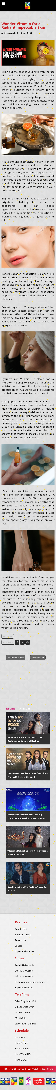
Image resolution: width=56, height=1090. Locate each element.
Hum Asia (20, 1037)
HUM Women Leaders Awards (30, 981)
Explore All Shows (24, 987)
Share (9, 642)
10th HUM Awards (24, 965)
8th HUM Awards (24, 976)
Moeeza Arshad (11, 33)
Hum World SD (22, 1048)
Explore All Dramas (24, 951)
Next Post (36, 657)
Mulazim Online (22, 1012)
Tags (9, 636)
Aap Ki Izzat (21, 928)
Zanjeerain (20, 940)
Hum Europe (21, 1042)
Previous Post (17, 657)
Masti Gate (20, 1018)
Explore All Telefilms (25, 1023)
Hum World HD (23, 1054)
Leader (18, 945)
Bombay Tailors (23, 934)
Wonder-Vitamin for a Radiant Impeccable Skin (23, 25)
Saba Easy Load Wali (25, 1001)
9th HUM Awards (24, 970)
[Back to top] (46, 1083)
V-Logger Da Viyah (24, 1006)
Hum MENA (21, 1059)
